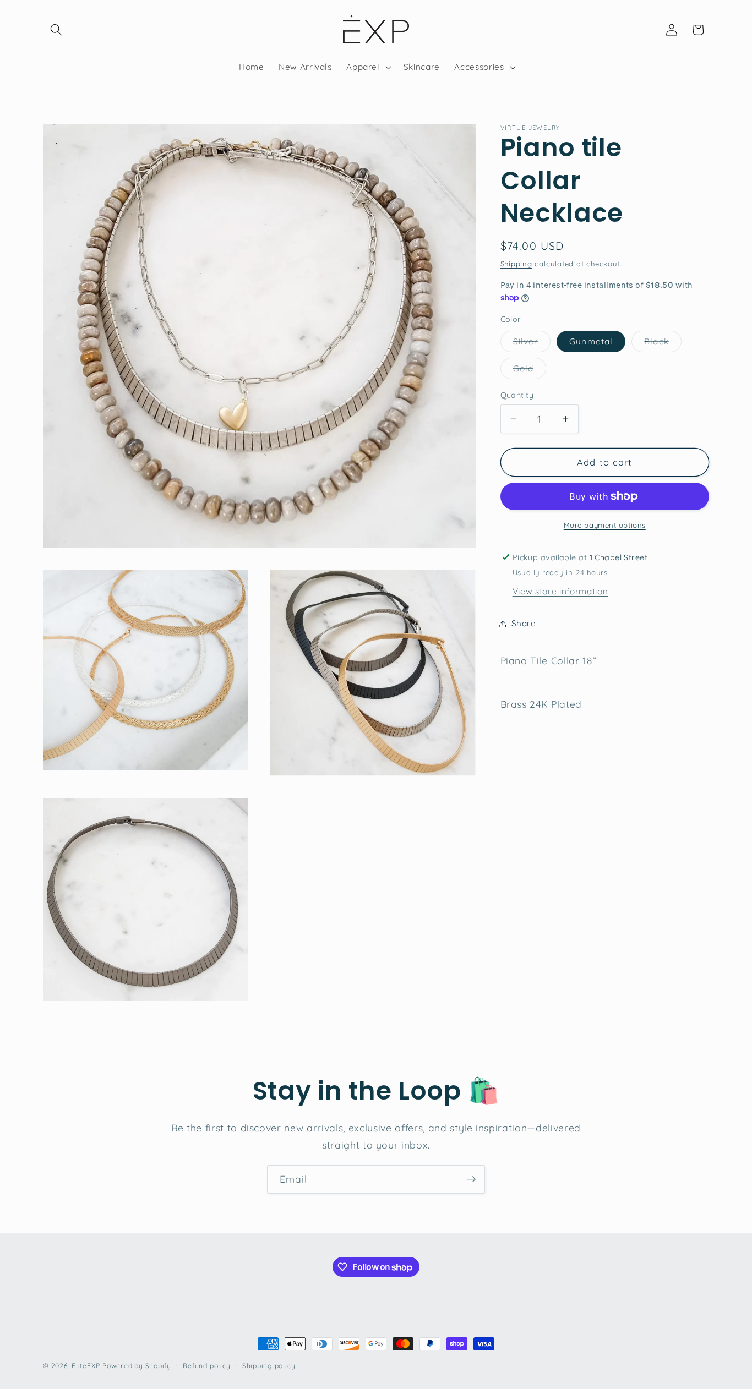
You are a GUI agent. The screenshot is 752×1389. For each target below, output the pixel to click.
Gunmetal (591, 341)
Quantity (517, 395)
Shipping (516, 263)
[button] (56, 30)
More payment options (605, 525)
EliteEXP (86, 1365)
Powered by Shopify (136, 1365)
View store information (560, 591)
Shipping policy (269, 1365)
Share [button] (523, 623)
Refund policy (206, 1365)
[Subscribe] (471, 1179)
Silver (532, 343)
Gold (529, 371)
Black (663, 343)
